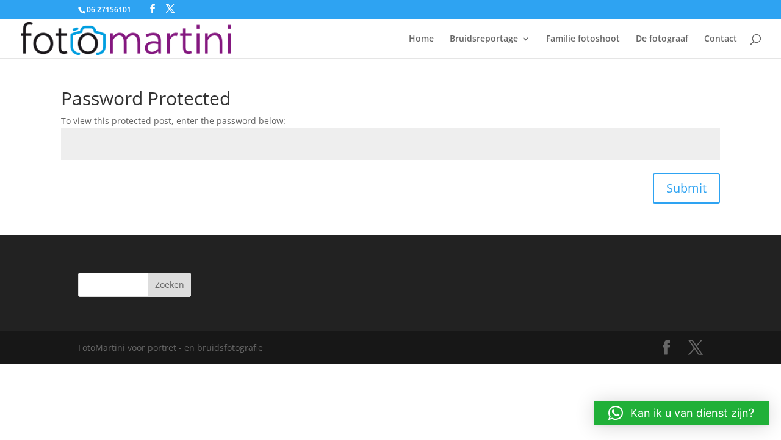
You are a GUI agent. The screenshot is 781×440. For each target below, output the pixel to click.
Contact (720, 39)
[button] (681, 413)
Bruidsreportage (484, 39)
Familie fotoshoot (583, 39)
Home (421, 39)
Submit (686, 188)
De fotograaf (662, 39)
